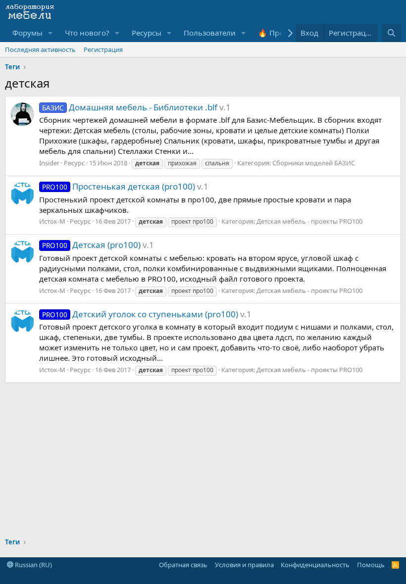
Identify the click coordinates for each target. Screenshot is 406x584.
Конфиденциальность (315, 564)
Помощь (371, 564)
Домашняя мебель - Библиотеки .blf (129, 107)
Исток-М (52, 221)
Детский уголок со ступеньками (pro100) (140, 314)
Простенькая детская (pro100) (118, 186)
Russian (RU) (32, 564)
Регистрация (103, 49)
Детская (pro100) (91, 244)
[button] (50, 33)
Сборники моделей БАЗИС (313, 162)
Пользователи (210, 33)
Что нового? (87, 33)
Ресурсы (146, 33)
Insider (49, 162)
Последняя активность (40, 49)
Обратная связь (183, 564)
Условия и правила (244, 564)
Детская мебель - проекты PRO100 (309, 221)
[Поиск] (391, 33)
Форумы (27, 33)
